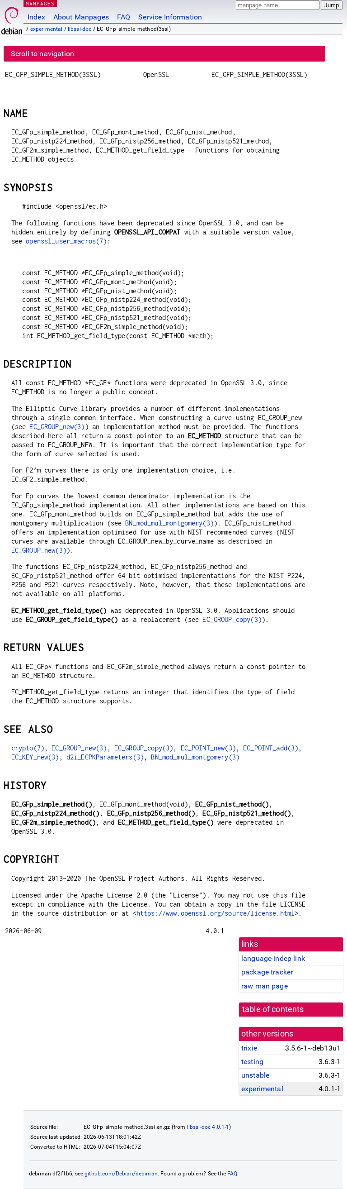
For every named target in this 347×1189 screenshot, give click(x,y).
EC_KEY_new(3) (35, 757)
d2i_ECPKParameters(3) (105, 757)
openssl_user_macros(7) (66, 241)
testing (252, 1061)
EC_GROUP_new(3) (56, 426)
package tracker (267, 972)
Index (36, 17)
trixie (249, 1048)
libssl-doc (80, 29)
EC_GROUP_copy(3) (231, 619)
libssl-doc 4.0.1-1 (208, 1127)
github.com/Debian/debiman (121, 1173)
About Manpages (81, 17)
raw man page (264, 986)
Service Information (170, 17)
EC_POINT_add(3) (270, 748)
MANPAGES (40, 3)
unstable (255, 1075)
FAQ (123, 17)
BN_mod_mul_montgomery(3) (169, 523)
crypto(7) (27, 748)
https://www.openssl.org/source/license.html (215, 913)
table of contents (273, 1009)
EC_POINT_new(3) (208, 748)
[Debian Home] (11, 18)
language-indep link (273, 958)
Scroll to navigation (42, 53)
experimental (46, 29)
